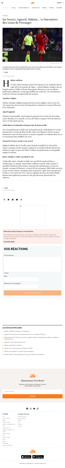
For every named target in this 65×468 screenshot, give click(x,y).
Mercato (51, 7)
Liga (4, 435)
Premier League (6, 437)
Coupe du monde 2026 (23, 7)
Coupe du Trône (6, 422)
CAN (4, 416)
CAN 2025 (13, 7)
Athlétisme (59, 7)
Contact (20, 424)
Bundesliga (5, 443)
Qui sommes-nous (22, 416)
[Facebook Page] (27, 409)
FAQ (19, 422)
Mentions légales (22, 418)
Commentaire (9, 255)
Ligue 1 (4, 441)
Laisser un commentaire (32, 293)
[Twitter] (31, 409)
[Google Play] (38, 456)
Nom (5, 276)
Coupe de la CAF (6, 428)
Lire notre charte (9, 241)
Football (44, 7)
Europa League (6, 433)
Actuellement (6, 7)
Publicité (20, 420)
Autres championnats (8, 445)
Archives (20, 426)
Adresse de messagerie (12, 283)
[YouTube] (34, 409)
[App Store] (26, 456)
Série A (4, 439)
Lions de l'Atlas (36, 7)
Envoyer (32, 396)
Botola (4, 420)
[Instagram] (38, 409)
